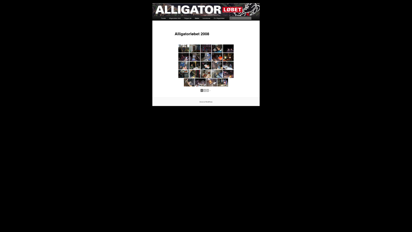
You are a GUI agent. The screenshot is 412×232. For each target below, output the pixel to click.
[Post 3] (194, 65)
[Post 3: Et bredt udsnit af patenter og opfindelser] (228, 65)
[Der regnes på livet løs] (194, 57)
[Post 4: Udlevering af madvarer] (194, 74)
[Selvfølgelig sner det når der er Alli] (183, 57)
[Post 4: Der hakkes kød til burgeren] (189, 82)
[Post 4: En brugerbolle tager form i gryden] (211, 82)
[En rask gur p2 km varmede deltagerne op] (228, 48)
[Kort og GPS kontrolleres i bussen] (217, 48)
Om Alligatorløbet (219, 18)
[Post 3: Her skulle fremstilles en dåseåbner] (217, 65)
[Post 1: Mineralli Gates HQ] (217, 57)
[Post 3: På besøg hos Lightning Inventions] (183, 65)
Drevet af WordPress (206, 102)
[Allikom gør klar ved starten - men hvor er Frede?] (206, 48)
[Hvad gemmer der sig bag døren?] (194, 48)
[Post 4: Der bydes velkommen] (183, 74)
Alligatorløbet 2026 (175, 18)
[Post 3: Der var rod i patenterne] (206, 65)
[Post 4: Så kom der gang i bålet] (228, 74)
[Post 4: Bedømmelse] (222, 82)
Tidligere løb (187, 18)
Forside (163, 18)
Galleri (197, 18)
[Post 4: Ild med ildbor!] (217, 74)
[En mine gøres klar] (183, 48)
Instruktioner (206, 18)
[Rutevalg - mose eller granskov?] (206, 57)
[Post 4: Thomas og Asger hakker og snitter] (200, 82)
